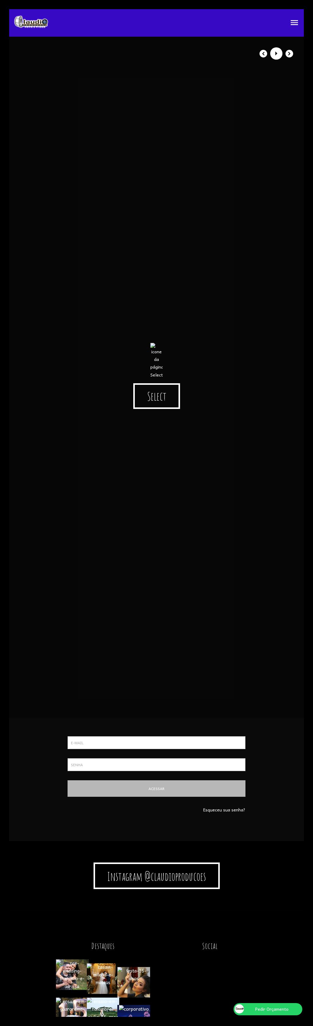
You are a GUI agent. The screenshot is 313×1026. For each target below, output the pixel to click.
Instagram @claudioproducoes (156, 876)
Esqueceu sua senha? (224, 809)
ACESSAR (156, 788)
